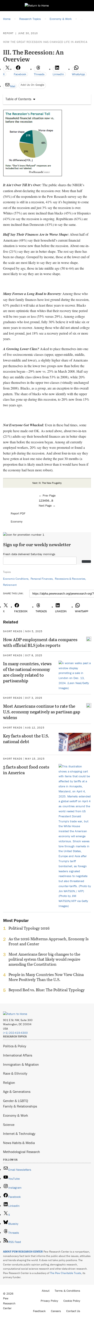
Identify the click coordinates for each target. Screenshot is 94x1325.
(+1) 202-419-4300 (15, 1033)
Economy (17, 521)
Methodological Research (21, 1152)
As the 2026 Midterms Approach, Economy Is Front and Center (49, 941)
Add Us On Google (32, 85)
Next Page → (47, 505)
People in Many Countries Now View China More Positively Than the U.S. (46, 977)
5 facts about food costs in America (26, 770)
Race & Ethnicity (15, 1073)
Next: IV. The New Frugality (47, 482)
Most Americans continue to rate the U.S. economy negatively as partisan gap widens (41, 711)
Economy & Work (15, 1115)
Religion (9, 1082)
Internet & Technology (19, 1133)
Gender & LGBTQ (15, 1101)
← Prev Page (47, 495)
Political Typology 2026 (29, 928)
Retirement (10, 585)
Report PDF (18, 513)
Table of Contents (18, 99)
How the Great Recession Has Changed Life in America (45, 42)
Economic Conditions (15, 579)
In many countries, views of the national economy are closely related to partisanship (27, 672)
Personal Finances (42, 579)
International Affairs (17, 1055)
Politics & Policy (14, 1046)
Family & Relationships (20, 1106)
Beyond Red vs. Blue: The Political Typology (47, 990)
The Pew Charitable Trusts (65, 1273)
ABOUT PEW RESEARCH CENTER (23, 1251)
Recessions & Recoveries (70, 579)
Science (8, 1124)
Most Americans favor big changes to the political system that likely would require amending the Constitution (44, 959)
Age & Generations (16, 1091)
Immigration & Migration (21, 1064)
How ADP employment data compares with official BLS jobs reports (40, 642)
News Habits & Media (19, 1143)
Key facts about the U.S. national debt (26, 738)
